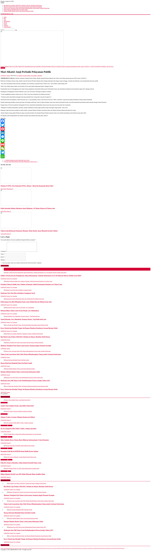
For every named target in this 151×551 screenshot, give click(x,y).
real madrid (93, 548)
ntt (97, 548)
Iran (119, 548)
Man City (70, 548)
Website (3, 260)
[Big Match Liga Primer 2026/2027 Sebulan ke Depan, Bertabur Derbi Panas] (23, 333)
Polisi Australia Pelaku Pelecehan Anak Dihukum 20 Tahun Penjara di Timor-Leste (28, 208)
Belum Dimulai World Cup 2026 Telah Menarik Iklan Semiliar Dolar (23, 474)
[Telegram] (75, 152)
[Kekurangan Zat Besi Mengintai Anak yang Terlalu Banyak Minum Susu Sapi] (24, 298)
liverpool (112, 548)
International (7, 21)
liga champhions (29, 548)
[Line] (75, 141)
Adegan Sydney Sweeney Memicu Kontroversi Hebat (18, 417)
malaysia (57, 548)
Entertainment (7, 27)
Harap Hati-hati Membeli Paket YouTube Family (16, 9)
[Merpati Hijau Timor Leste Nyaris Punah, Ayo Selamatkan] (19, 307)
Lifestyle (6, 25)
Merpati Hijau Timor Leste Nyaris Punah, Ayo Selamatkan (20, 310)
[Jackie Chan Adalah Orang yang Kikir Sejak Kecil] (17, 400)
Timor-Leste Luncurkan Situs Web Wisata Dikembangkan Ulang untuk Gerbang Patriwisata (26, 8)
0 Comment (19, 75)
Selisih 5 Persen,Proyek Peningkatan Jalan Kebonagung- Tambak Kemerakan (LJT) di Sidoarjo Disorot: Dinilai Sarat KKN (41, 275)
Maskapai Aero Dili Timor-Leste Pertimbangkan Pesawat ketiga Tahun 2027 (25, 380)
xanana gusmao (81, 548)
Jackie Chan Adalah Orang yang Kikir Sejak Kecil (17, 406)
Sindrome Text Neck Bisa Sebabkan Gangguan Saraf (18, 293)
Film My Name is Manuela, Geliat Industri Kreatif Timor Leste (21, 463)
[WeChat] (75, 148)
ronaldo (38, 548)
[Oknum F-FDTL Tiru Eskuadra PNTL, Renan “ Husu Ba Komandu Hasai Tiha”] (16, 182)
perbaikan (39, 75)
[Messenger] (75, 137)
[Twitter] (75, 125)
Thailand (122, 548)
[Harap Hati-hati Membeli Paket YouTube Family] (16, 360)
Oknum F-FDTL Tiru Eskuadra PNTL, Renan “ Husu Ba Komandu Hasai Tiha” (27, 186)
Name (3, 254)
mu (64, 548)
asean (47, 548)
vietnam (66, 548)
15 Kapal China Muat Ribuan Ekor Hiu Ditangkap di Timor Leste (21, 161)
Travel (5, 24)
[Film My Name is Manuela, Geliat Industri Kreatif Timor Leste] (20, 457)
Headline (3, 68)
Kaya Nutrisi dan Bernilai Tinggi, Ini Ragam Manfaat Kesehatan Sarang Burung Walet (29, 328)
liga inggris (18, 548)
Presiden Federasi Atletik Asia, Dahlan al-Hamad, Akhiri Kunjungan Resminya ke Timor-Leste (31, 284)
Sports (5, 22)
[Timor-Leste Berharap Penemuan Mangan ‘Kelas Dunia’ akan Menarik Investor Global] (16, 227)
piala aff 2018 (52, 548)
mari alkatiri (34, 75)
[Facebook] (75, 121)
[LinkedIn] (75, 133)
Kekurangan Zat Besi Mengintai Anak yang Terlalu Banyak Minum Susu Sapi (26, 302)
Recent (5, 270)
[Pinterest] (75, 129)
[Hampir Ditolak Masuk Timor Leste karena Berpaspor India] (19, 368)
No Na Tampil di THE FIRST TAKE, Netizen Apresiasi (18, 428)
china (76, 548)
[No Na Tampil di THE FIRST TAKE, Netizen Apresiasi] (18, 422)
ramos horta (105, 548)
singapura (44, 548)
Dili (5, 18)
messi (109, 548)
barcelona (61, 548)
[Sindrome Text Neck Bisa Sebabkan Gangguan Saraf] (17, 290)
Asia (5, 20)
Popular (6, 268)
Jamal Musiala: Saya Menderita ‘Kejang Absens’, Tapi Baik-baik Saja (23, 319)
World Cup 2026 (13, 548)
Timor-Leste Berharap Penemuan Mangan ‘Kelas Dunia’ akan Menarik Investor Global (29, 231)
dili (41, 548)
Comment (3, 251)
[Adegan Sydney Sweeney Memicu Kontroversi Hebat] (18, 411)
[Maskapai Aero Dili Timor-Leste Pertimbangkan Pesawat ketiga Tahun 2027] (23, 377)
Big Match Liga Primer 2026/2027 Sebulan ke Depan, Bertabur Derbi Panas (23, 5)
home (5, 17)
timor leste (3, 548)
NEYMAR (73, 548)
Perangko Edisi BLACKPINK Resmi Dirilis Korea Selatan (19, 451)
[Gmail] (75, 145)
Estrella (117, 548)
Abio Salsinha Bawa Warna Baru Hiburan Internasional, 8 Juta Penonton (25, 440)
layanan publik (26, 75)
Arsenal (35, 548)
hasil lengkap (88, 548)
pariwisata (100, 548)
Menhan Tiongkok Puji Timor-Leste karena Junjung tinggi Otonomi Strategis (23, 6)
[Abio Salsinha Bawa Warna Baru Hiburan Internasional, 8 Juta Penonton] (22, 434)
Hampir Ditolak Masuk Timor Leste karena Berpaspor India (18, 11)
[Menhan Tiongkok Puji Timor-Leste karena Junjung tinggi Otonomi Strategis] (23, 342)
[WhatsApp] (75, 156)
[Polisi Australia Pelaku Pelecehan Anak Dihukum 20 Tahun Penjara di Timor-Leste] (16, 205)
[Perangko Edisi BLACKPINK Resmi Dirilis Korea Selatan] (19, 445)
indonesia (8, 548)
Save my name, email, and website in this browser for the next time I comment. (22, 263)
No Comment (13, 278)
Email (2, 257)
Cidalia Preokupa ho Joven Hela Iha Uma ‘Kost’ (16, 160)
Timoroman (9, 189)
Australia (23, 548)
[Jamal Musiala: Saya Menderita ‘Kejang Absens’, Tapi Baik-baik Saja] (22, 316)
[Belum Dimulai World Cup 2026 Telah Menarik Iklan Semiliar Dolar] (21, 468)
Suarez (8, 75)
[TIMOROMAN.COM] (7, 13)
